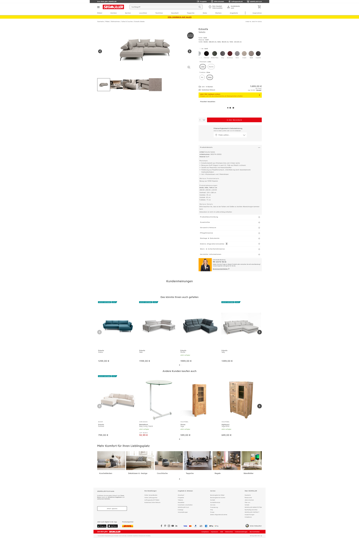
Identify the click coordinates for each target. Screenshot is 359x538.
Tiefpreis (180, 500)
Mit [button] (202, 77)
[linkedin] (176, 526)
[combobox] (202, 120)
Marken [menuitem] (218, 13)
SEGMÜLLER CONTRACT (252, 512)
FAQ (211, 509)
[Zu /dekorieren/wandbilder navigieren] (255, 460)
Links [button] (202, 67)
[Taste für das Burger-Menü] (98, 7)
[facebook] (161, 526)
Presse (212, 512)
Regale (218, 473)
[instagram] (169, 526)
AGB (221, 531)
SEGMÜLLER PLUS (256, 1)
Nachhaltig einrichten (251, 509)
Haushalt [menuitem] (175, 13)
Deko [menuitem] (205, 13)
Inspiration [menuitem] (257, 13)
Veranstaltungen (183, 512)
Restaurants (248, 497)
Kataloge (180, 509)
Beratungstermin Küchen (217, 497)
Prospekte (203, 1)
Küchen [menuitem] (114, 13)
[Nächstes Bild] (189, 51)
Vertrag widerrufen (255, 535)
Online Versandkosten (150, 495)
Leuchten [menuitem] (143, 13)
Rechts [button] (211, 67)
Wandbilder (249, 473)
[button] (188, 67)
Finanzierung (214, 507)
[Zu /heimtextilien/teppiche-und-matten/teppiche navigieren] (198, 460)
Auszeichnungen (249, 514)
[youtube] (173, 526)
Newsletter (181, 502)
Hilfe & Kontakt (219, 1)
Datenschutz (229, 531)
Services (212, 505)
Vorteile (247, 505)
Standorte (248, 495)
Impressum (214, 531)
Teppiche (190, 473)
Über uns (247, 502)
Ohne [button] (210, 77)
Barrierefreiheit (254, 531)
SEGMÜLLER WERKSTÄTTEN (253, 507)
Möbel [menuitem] (99, 13)
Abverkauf (181, 495)
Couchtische (162, 473)
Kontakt (212, 500)
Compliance (248, 517)
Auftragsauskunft (237, 1)
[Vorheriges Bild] (100, 51)
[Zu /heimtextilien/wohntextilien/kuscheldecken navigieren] (111, 460)
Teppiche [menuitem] (191, 13)
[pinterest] (165, 526)
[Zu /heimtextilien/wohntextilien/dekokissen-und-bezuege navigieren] (140, 460)
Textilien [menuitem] (159, 13)
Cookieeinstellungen (241, 531)
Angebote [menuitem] (234, 13)
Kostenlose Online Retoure (152, 502)
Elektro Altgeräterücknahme (218, 514)
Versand (258, 90)
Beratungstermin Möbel (217, 495)
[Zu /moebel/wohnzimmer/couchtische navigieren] (169, 460)
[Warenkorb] (260, 7)
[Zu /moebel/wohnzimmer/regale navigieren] (227, 460)
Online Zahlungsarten (150, 497)
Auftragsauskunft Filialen (151, 500)
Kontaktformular (215, 502)
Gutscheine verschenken (185, 505)
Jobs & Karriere (249, 500)
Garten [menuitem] (128, 13)
